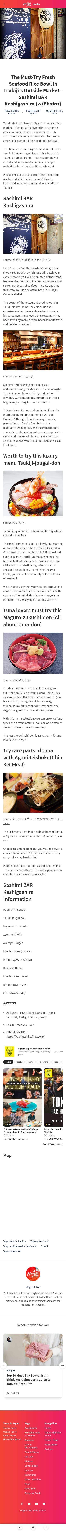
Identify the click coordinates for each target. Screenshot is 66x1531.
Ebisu (28, 1479)
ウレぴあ (19, 522)
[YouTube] (29, 1504)
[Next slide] (62, 1365)
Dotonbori (30, 1474)
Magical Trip (33, 1287)
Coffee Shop (31, 1465)
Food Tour (30, 1488)
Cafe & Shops (32, 1452)
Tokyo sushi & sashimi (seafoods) (19, 1246)
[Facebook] (20, 1527)
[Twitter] (33, 1527)
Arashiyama (31, 1427)
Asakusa (29, 1440)
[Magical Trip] (33, 1274)
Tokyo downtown (12, 1251)
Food (27, 1484)
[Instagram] (22, 1504)
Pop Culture (51, 1444)
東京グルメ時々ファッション (32, 260)
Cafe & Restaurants (31, 1446)
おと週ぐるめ (21, 680)
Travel (48, 1440)
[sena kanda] (9, 1339)
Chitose (29, 1461)
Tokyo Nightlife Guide (53, 1434)
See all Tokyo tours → (53, 1144)
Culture (29, 1470)
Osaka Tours (10, 1431)
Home (48, 1427)
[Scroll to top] (46, 1527)
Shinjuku (11, 1370)
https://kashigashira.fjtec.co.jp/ (25, 1036)
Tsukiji (44, 1246)
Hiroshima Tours (12, 1439)
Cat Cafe (29, 1456)
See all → (58, 1052)
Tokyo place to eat (39, 1241)
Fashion (36, 1479)
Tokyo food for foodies (11, 112)
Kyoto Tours (9, 1435)
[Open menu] (4, 4)
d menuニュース (23, 376)
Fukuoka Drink (33, 1493)
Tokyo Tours (9, 1427)
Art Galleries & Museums (32, 1434)
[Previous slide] (3, 1365)
